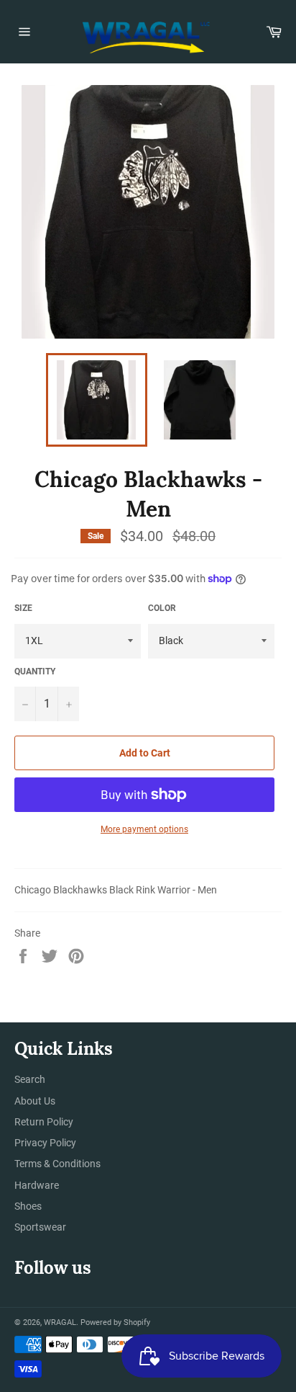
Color (162, 608)
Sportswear (40, 1227)
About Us (34, 1101)
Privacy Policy (45, 1142)
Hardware (36, 1185)
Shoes (28, 1206)
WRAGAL (60, 1322)
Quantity (34, 671)
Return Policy (43, 1122)
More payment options (144, 829)
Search (29, 1079)
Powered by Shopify (115, 1322)
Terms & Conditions (57, 1163)
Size (23, 608)
